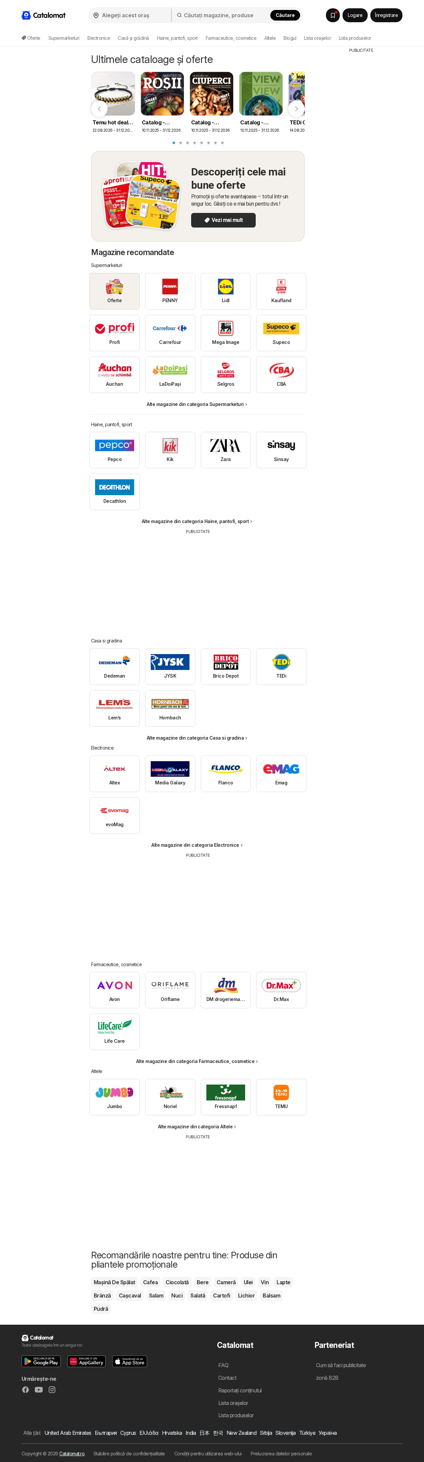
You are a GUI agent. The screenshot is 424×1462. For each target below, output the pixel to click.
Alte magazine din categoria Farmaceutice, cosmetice (195, 1061)
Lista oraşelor (317, 38)
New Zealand (241, 1432)
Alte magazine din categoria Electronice (195, 845)
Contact (227, 1377)
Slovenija (285, 1432)
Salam (156, 1295)
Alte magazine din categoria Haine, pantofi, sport (195, 521)
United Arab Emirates (67, 1432)
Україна (328, 1432)
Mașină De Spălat (114, 1282)
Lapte (283, 1282)
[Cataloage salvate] (333, 15)
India (191, 1432)
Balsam (271, 1295)
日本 (204, 1432)
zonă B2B (327, 1377)
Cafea (150, 1282)
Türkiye (307, 1432)
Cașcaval (130, 1295)
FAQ (223, 1365)
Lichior (246, 1295)
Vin (265, 1282)
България (106, 1432)
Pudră (101, 1308)
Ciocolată (177, 1282)
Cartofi (221, 1295)
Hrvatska (172, 1432)
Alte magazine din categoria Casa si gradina (195, 738)
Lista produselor (355, 38)
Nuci (177, 1295)
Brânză (102, 1295)
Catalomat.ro (71, 1453)
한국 (218, 1432)
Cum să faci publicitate (341, 1365)
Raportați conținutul (240, 1390)
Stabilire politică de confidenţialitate (129, 1453)
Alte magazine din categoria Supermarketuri (195, 404)
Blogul (290, 38)
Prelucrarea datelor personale (281, 1453)
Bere (203, 1282)
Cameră (226, 1282)
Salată (197, 1295)
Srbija (266, 1432)
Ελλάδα (149, 1432)
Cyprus (128, 1432)
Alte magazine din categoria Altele (195, 1126)
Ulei (248, 1282)
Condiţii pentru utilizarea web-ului (207, 1453)
